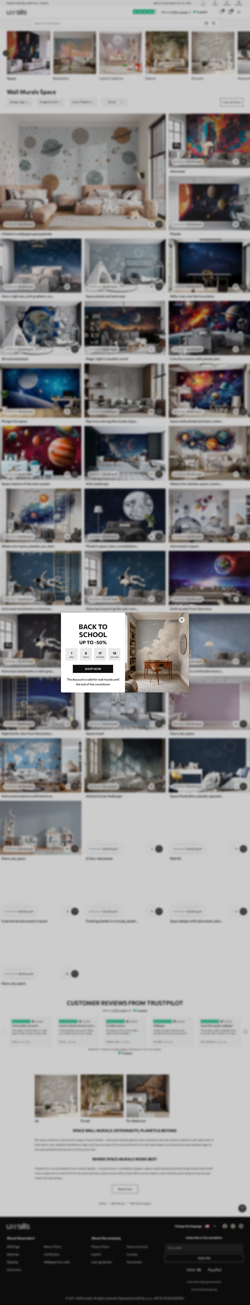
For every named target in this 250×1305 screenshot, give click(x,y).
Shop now (93, 669)
